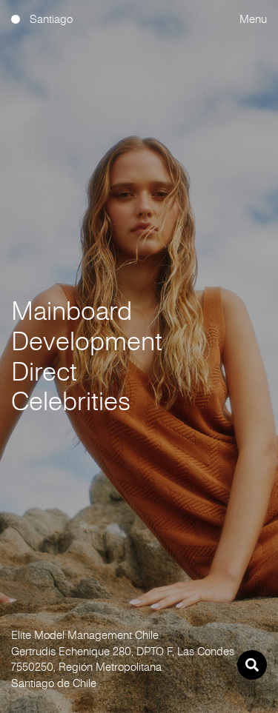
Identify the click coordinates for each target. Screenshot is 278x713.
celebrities (70, 401)
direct (44, 371)
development (86, 341)
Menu (253, 19)
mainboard (71, 311)
